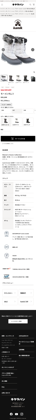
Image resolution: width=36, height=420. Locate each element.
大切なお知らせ (23, 336)
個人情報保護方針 (24, 355)
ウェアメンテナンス (6, 342)
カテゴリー (21, 11)
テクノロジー (8, 293)
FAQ (3, 387)
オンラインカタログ (6, 359)
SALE (6, 301)
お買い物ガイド (5, 356)
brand (20, 8)
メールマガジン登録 (16, 321)
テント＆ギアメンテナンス (8, 345)
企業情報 (21, 350)
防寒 (2, 15)
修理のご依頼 (5, 347)
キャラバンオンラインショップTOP (9, 8)
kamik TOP (24, 301)
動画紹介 (23, 293)
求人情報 (4, 381)
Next (32, 49)
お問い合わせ (6, 393)
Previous (3, 49)
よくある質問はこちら (7, 143)
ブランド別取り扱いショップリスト (8, 374)
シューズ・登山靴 (30, 14)
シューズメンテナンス (7, 340)
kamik (24, 8)
